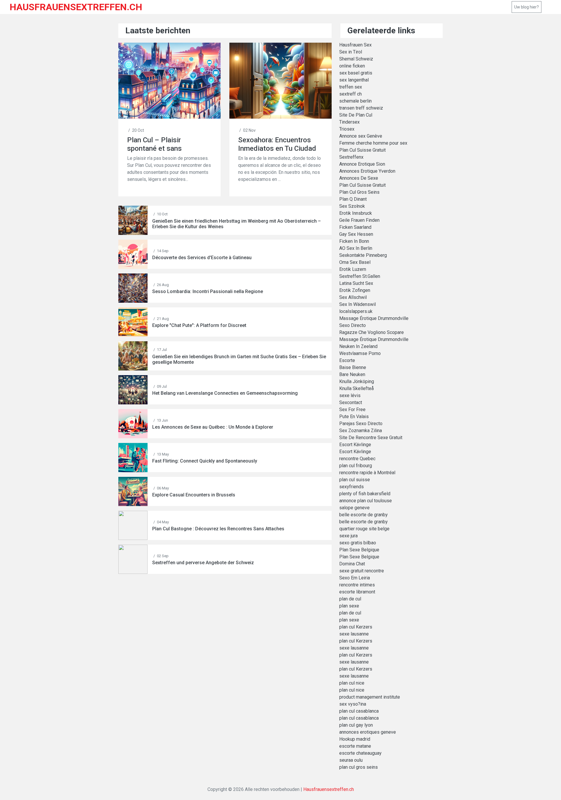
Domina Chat (352, 564)
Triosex (346, 129)
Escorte (347, 360)
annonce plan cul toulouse (365, 500)
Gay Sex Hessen (356, 234)
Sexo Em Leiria (354, 578)
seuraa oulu (351, 760)
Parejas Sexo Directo (360, 423)
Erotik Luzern (352, 269)
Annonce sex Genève (360, 136)
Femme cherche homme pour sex (373, 143)
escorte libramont (357, 592)
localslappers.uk (356, 311)
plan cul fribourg (355, 465)
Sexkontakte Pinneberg (363, 255)
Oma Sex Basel (354, 262)
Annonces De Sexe (358, 178)
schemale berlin (355, 101)
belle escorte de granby (363, 514)
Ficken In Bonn (354, 241)
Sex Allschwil (353, 297)
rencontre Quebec (357, 458)
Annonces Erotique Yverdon (367, 171)
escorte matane (355, 746)
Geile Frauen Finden (359, 220)
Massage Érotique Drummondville (373, 318)
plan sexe (349, 606)
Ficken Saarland (355, 227)
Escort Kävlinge (355, 444)
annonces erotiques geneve (367, 732)
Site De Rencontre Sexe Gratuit (370, 437)
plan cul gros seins (358, 767)
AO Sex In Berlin (355, 248)
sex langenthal (354, 80)
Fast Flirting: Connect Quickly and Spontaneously (204, 461)
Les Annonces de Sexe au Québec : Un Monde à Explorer (212, 427)
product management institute (369, 697)
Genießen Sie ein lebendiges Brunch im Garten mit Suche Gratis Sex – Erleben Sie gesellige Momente (239, 359)
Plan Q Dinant (353, 199)
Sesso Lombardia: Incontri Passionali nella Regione (207, 291)
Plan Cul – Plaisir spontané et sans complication (154, 144)
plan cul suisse (354, 479)
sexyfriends (351, 486)
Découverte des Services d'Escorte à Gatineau (202, 257)
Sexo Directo (352, 325)
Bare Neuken (352, 374)
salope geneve (354, 507)
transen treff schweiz (361, 108)
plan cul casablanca (359, 711)
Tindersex (349, 122)
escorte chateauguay (360, 753)
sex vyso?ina (352, 704)
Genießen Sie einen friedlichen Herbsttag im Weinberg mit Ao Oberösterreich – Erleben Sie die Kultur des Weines (236, 223)
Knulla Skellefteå (356, 388)
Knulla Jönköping (356, 381)
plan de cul (350, 599)
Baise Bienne (352, 367)
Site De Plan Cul (355, 115)
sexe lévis (350, 395)
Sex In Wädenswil (357, 304)
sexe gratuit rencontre (361, 571)
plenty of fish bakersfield (364, 493)
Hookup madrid (354, 739)
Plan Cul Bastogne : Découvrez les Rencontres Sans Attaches (218, 528)
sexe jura (348, 535)
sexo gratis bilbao (357, 543)
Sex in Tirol (350, 52)
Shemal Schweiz (356, 59)
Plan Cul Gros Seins (359, 192)
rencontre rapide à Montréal (367, 472)
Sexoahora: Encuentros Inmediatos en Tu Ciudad (277, 144)
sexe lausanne (354, 634)
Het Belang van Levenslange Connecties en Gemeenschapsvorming (225, 393)
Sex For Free (352, 409)
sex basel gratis (355, 73)
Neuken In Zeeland (358, 346)
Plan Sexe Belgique (359, 550)
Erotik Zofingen (354, 290)
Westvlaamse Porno (360, 353)
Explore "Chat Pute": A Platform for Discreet (199, 325)
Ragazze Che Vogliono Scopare (371, 332)
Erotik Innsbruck (355, 213)
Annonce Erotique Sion (362, 164)
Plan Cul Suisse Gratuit (362, 150)
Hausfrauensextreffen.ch (328, 789)
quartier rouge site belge (364, 528)
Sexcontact (350, 402)
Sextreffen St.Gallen (359, 276)
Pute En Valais (354, 416)
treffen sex (350, 87)
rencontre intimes (357, 585)
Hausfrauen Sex (355, 45)
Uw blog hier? (526, 7)
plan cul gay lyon (356, 725)
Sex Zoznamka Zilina (360, 430)
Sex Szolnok (352, 206)
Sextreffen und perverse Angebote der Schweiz (203, 562)
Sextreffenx (351, 157)
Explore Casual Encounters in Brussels (193, 495)
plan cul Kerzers (355, 627)
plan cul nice (351, 683)
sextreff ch (350, 94)
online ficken (352, 66)
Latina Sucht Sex (356, 283)
